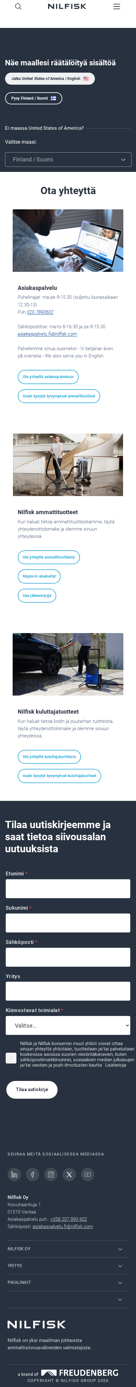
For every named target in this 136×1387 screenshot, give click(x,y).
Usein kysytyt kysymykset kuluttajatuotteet (59, 776)
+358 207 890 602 (68, 1219)
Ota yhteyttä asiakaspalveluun (48, 377)
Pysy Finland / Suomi (29, 98)
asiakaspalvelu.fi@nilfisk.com (47, 334)
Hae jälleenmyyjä (37, 595)
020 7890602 (40, 312)
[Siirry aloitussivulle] (67, 6)
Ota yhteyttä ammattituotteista (49, 557)
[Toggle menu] (116, 7)
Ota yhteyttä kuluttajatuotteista (49, 757)
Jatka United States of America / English (45, 78)
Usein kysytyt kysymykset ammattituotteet (59, 396)
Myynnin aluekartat (39, 576)
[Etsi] (18, 7)
